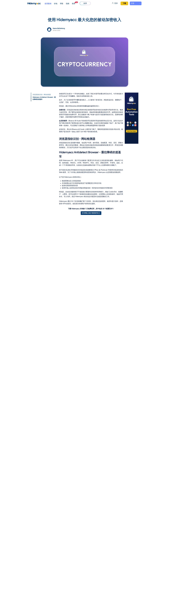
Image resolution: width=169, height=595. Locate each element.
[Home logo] (34, 3)
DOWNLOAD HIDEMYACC (91, 213)
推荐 (74, 3)
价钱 (55, 4)
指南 (67, 4)
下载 (124, 3)
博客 (61, 4)
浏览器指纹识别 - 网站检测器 (42, 94)
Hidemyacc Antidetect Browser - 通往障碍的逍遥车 (44, 98)
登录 (116, 3)
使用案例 (48, 4)
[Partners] (85, 3)
